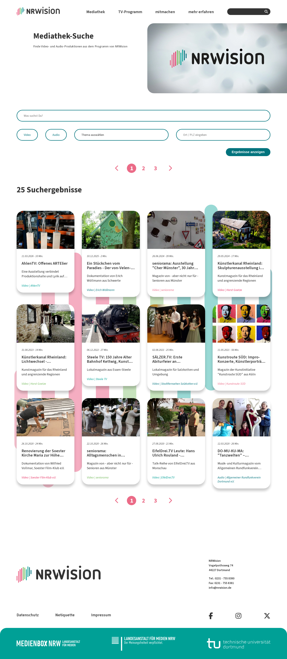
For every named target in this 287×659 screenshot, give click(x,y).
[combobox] (248, 11)
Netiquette (65, 615)
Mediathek (95, 11)
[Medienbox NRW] (48, 643)
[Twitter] (267, 616)
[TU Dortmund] (238, 643)
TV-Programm (130, 11)
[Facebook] (211, 616)
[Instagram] (238, 616)
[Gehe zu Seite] (170, 168)
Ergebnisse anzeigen (248, 152)
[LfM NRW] (143, 643)
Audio (56, 135)
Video (27, 135)
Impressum (101, 615)
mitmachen (165, 11)
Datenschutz (28, 615)
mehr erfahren (201, 11)
